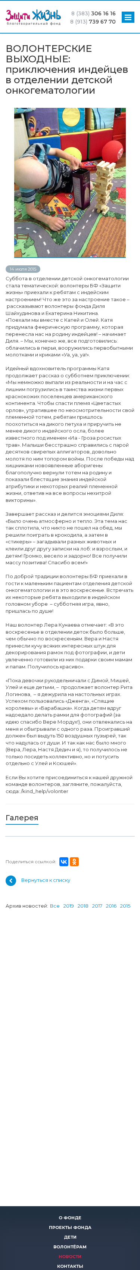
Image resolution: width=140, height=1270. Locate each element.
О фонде (70, 1217)
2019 (68, 906)
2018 (83, 906)
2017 (97, 906)
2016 (111, 906)
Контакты (70, 1266)
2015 (125, 906)
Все (55, 906)
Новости (70, 1256)
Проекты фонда (70, 1227)
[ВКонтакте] (63, 861)
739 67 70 (93, 21)
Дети (70, 1237)
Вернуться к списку (45, 880)
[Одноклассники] (74, 861)
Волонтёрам (70, 1246)
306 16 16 (93, 13)
